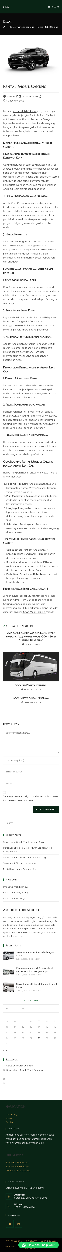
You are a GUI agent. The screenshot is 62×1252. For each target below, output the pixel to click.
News (9, 1118)
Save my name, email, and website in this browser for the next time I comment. (31, 798)
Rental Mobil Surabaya (18, 1170)
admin (11, 96)
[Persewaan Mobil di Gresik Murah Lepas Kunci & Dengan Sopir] (8, 971)
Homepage (12, 1114)
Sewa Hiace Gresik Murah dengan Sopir (23, 842)
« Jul (5, 1050)
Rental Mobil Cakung (47, 27)
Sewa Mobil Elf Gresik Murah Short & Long (24, 857)
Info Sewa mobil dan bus (15, 887)
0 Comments (16, 100)
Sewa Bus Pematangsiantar (31, 685)
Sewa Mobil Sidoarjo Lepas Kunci (20, 863)
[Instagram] (18, 1224)
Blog (52, 1241)
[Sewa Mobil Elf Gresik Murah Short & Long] (8, 987)
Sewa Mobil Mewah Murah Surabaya (25, 1070)
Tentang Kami (14, 1241)
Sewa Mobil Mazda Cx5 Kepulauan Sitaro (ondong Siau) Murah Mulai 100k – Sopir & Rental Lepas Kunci (31, 636)
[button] (38, 1245)
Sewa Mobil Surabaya (14, 898)
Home (43, 1241)
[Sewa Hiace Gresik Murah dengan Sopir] (8, 955)
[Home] (4, 27)
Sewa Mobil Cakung (34, 612)
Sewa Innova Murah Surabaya (31, 698)
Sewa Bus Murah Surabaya (20, 1065)
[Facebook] (10, 1224)
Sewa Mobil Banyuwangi (15, 892)
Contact (10, 1122)
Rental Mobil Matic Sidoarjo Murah (20, 869)
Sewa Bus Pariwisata (17, 1162)
